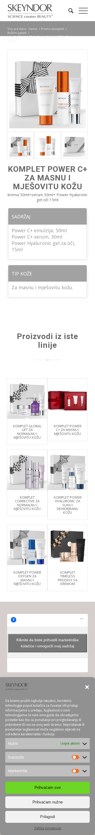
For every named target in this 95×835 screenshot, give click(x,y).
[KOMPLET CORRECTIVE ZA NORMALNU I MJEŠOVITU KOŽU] (27, 470)
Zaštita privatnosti (47, 828)
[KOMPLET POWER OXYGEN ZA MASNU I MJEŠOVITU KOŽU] (27, 545)
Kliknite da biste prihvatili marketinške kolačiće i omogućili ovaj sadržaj (47, 643)
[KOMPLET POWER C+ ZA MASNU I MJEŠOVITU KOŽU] (68, 399)
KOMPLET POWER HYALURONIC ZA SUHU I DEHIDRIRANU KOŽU (68, 505)
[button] (87, 687)
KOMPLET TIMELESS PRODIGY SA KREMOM (67, 578)
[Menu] (80, 10)
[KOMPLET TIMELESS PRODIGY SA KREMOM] (68, 545)
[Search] (68, 10)
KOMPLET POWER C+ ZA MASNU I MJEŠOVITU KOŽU (68, 430)
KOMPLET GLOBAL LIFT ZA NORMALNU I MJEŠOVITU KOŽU (27, 432)
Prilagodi (47, 816)
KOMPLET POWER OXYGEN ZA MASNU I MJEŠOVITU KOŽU (27, 578)
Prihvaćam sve (48, 787)
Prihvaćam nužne (47, 802)
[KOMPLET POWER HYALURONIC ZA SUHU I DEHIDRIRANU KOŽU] (68, 470)
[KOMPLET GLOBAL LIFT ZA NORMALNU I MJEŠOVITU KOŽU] (27, 399)
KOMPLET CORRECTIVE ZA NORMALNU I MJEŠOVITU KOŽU (27, 503)
